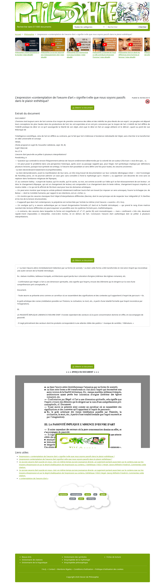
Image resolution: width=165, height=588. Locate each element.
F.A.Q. (44, 569)
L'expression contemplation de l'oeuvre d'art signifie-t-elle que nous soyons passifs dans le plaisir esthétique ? (65, 459)
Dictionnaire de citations (32, 559)
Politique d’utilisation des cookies (109, 569)
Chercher (142, 27)
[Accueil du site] (82, 11)
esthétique (91, 499)
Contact (52, 569)
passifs (72, 499)
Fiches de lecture (114, 557)
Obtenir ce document (83, 107)
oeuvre (87, 494)
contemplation (76, 494)
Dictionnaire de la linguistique (34, 562)
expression (63, 494)
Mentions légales (64, 569)
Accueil (18, 34)
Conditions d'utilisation (83, 569)
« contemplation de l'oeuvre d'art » (33, 478)
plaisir (81, 499)
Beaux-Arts (26, 557)
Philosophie (29, 34)
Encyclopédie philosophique (76, 562)
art (95, 494)
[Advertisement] (82, 77)
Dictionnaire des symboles (75, 557)
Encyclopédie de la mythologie (77, 559)
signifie (102, 494)
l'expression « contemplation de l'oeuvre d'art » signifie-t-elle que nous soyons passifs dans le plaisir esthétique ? (67, 456)
